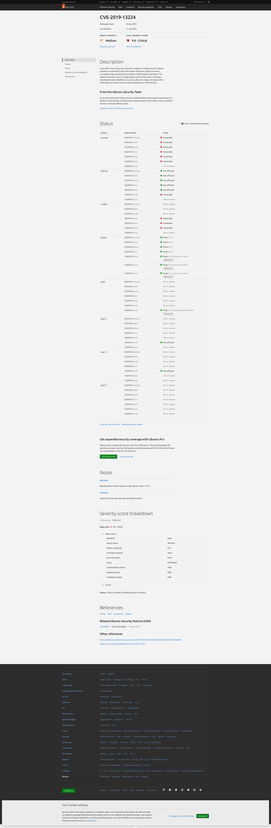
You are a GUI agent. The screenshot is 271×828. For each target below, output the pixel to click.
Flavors (129, 719)
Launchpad (118, 614)
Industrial (116, 776)
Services (128, 714)
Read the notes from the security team (116, 108)
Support (110, 674)
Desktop (103, 754)
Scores (108, 585)
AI (101, 771)
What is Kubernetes (108, 685)
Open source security (154, 771)
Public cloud (187, 731)
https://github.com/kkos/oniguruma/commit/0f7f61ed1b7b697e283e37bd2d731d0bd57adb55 (140, 640)
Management (133, 708)
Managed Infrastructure (133, 771)
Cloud (64, 731)
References (70, 76)
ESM (120, 7)
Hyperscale (104, 725)
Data (106, 771)
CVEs (160, 7)
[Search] (209, 2)
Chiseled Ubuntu (126, 748)
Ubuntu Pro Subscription (110, 765)
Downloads (67, 754)
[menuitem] (200, 2)
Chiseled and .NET (143, 748)
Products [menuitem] (102, 2)
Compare (124, 742)
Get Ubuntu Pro (108, 457)
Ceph (64, 679)
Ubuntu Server (68, 725)
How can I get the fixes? (110, 424)
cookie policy (91, 820)
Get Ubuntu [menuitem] (150, 2)
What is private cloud (132, 731)
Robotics (66, 702)
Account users (124, 759)
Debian (128, 614)
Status (67, 64)
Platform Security (107, 7)
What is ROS (115, 702)
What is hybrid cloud (152, 731)
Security (65, 736)
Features (103, 714)
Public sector (127, 776)
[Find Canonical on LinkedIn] (177, 790)
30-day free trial (126, 457)
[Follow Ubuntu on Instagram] (183, 790)
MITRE (102, 614)
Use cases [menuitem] (114, 2)
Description (70, 60)
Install (102, 674)
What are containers (108, 748)
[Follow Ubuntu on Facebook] (170, 790)
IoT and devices (171, 771)
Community (127, 702)
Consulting (128, 679)
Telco (137, 776)
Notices (169, 7)
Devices (147, 765)
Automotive (105, 776)
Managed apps (106, 691)
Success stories (116, 714)
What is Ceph (105, 679)
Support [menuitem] (125, 2)
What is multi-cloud (171, 731)
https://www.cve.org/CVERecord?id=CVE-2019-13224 (122, 644)
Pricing (135, 759)
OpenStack (67, 674)
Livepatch (130, 7)
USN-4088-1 (105, 626)
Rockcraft (179, 748)
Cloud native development (191, 771)
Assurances (180, 7)
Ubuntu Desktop (69, 719)
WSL (119, 754)
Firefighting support (159, 759)
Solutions (66, 771)
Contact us (68, 791)
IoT (63, 708)
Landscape (67, 742)
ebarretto (104, 480)
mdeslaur (104, 493)
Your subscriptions (107, 759)
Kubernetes (67, 685)
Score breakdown (133, 46)
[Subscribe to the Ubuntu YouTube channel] (189, 790)
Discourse (144, 759)
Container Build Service (163, 748)
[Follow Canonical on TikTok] (195, 790)
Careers (124, 790)
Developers (119, 719)
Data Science (116, 697)
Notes (67, 68)
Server (112, 754)
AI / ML (65, 697)
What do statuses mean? (132, 424)
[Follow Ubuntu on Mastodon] (164, 790)
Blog (132, 790)
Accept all (202, 816)
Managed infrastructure (72, 691)
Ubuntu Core (67, 714)
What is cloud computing (110, 731)
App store (104, 708)
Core (125, 754)
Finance (144, 776)
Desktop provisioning (132, 765)
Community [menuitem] (137, 2)
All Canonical (198, 2)
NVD (110, 614)
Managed (117, 679)
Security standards (146, 7)
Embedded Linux (118, 708)
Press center (151, 790)
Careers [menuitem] (162, 2)
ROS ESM (104, 702)
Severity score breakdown (76, 72)
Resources (147, 685)
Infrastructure (115, 771)
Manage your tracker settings (181, 816)
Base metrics (111, 534)
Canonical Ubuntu (68, 2)
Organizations (106, 719)
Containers (67, 748)
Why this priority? (107, 46)
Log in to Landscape (152, 742)
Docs (137, 679)
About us (104, 790)
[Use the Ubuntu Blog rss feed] (201, 790)
